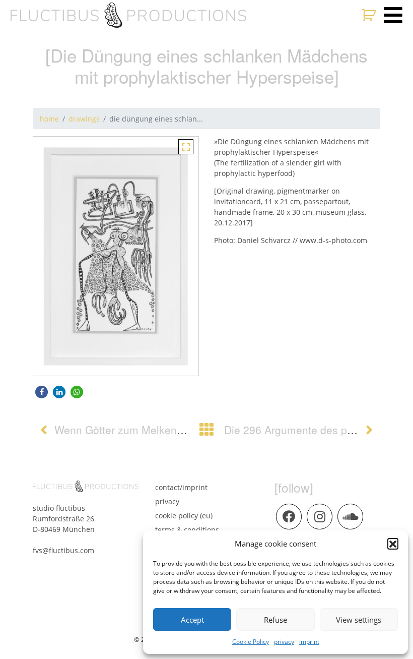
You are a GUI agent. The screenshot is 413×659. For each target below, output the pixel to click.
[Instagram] (319, 516)
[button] (393, 543)
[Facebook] (288, 516)
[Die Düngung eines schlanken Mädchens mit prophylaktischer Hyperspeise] (185, 146)
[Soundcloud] (350, 516)
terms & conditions (187, 529)
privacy (284, 641)
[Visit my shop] (370, 15)
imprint (309, 641)
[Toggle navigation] (393, 15)
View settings (358, 620)
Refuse (275, 620)
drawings (84, 119)
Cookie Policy (250, 641)
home (49, 119)
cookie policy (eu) (184, 515)
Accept (192, 620)
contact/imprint (181, 487)
